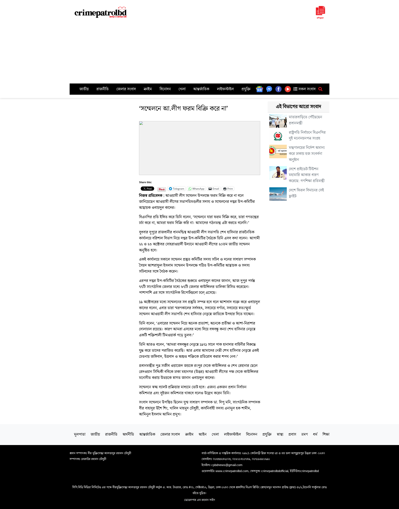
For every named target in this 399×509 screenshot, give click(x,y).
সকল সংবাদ (306, 89)
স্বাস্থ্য (280, 434)
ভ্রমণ (304, 434)
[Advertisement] (199, 52)
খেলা (182, 89)
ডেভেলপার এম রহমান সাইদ (199, 500)
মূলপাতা (79, 434)
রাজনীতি (102, 89)
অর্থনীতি (128, 434)
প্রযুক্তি (246, 89)
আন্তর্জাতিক (201, 89)
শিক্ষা (326, 434)
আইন (203, 434)
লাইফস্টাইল (225, 89)
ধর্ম (315, 434)
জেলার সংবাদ (126, 89)
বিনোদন (165, 89)
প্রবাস (292, 434)
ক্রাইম (148, 89)
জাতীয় (84, 89)
